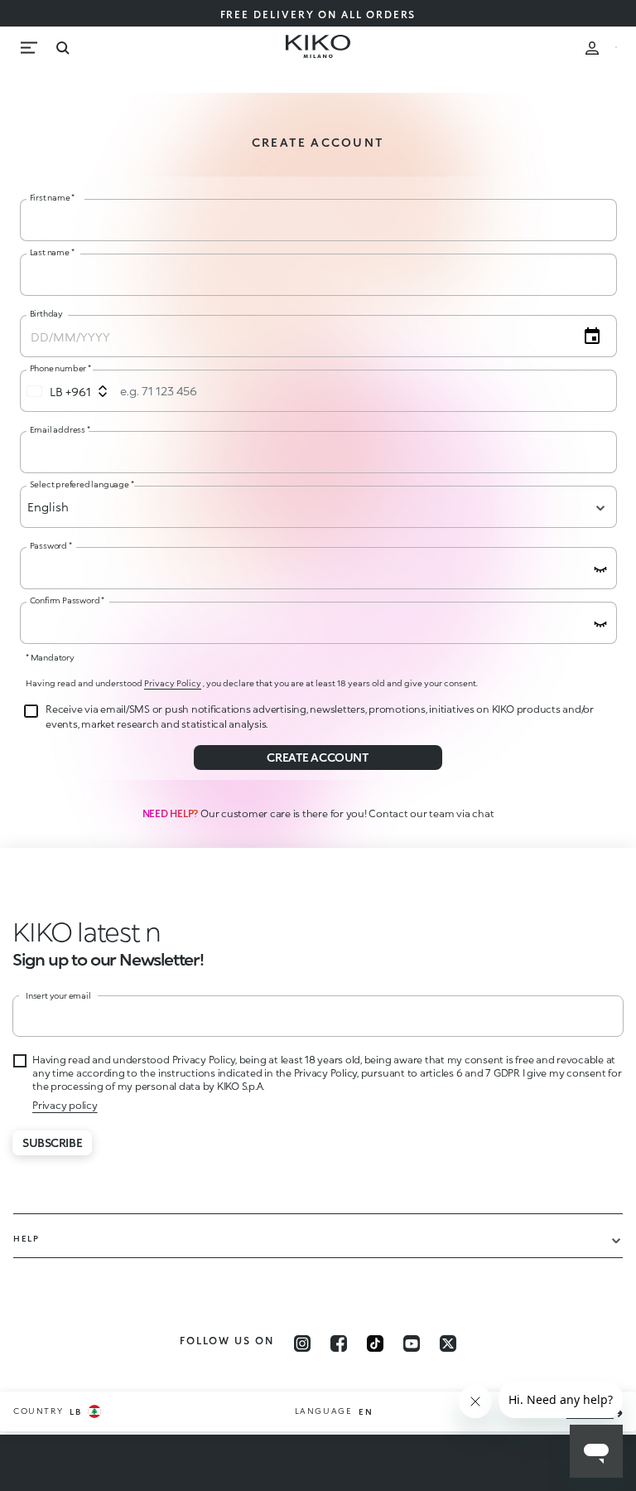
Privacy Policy (172, 683)
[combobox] (67, 391)
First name (52, 197)
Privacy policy (65, 1105)
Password (51, 545)
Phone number (60, 368)
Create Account (318, 757)
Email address (60, 429)
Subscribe (52, 1142)
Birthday (46, 313)
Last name (52, 252)
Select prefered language (82, 484)
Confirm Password (67, 600)
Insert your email (58, 995)
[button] (42, 931)
